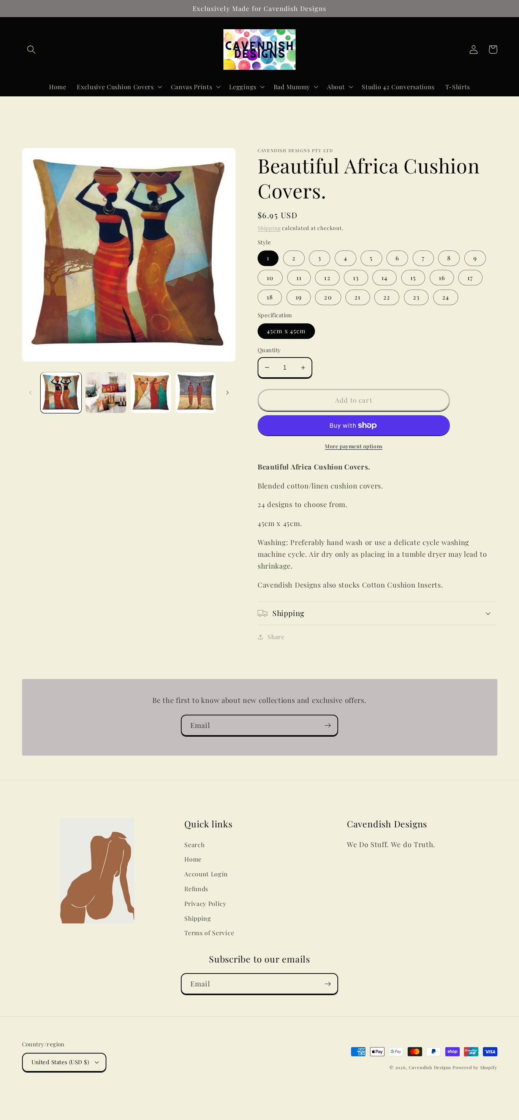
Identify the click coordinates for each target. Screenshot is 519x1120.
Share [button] (275, 637)
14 (384, 278)
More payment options (354, 446)
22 (386, 297)
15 (413, 278)
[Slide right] (227, 392)
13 (356, 278)
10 (270, 278)
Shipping (269, 227)
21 (357, 297)
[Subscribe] (327, 725)
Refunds (196, 889)
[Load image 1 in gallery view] (61, 392)
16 (442, 278)
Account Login (206, 874)
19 (299, 297)
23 (416, 297)
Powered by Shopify (475, 1067)
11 (299, 278)
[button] (31, 49)
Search (194, 845)
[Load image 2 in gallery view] (105, 392)
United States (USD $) (60, 1062)
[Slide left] (30, 392)
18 (270, 297)
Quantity (269, 350)
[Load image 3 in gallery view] (151, 392)
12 (327, 278)
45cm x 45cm (286, 331)
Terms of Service (209, 933)
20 (328, 297)
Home (193, 859)
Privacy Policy (205, 903)
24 (445, 297)
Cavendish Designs (430, 1067)
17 (470, 278)
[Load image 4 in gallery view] (196, 392)
